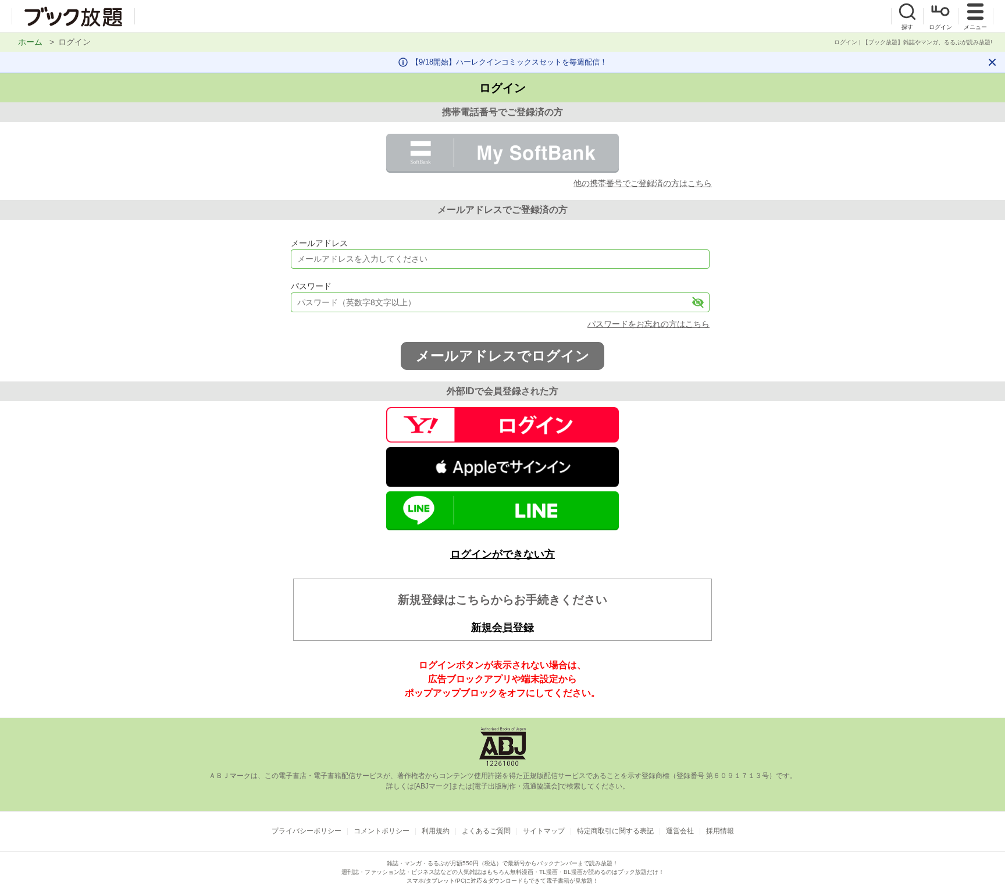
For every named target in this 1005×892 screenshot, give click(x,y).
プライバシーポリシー (306, 831)
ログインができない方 (502, 554)
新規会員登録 (502, 627)
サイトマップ (544, 831)
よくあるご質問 (486, 831)
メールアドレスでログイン (503, 355)
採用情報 (720, 831)
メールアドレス (319, 243)
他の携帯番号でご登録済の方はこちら (642, 183)
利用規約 (436, 831)
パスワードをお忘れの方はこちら (648, 324)
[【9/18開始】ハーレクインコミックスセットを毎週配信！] (502, 62)
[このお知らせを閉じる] (992, 62)
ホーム (30, 42)
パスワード (311, 286)
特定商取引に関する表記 (615, 831)
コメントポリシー (381, 831)
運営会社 (680, 831)
